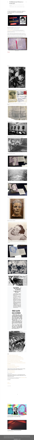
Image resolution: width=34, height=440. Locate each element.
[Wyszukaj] (26, 1)
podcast (10, 383)
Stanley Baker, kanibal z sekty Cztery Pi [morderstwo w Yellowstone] (15, 416)
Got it (19, 439)
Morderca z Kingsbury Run (9, 30)
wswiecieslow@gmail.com (23, 377)
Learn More (16, 439)
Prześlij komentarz (12, 431)
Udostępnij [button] (8, 382)
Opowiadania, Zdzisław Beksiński (14, 430)
